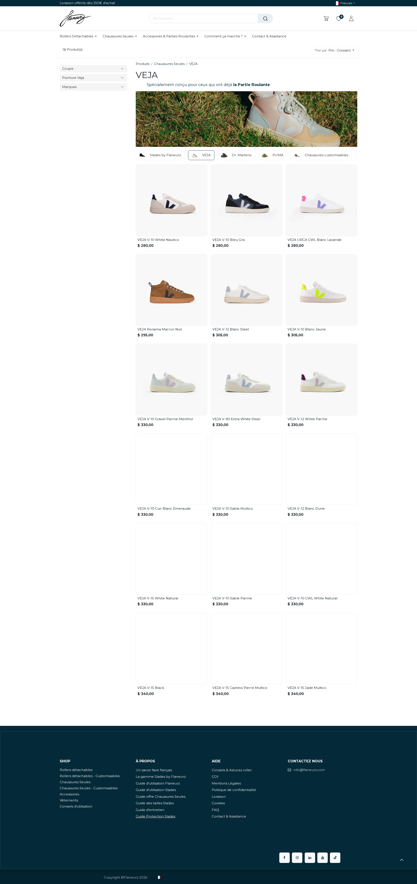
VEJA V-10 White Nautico (158, 240)
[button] (335, 50)
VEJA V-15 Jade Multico (307, 688)
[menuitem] (80, 36)
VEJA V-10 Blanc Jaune (307, 329)
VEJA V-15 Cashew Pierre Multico (239, 688)
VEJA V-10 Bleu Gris (228, 240)
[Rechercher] (265, 18)
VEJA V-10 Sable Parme (232, 598)
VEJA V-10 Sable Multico (232, 508)
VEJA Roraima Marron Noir (159, 329)
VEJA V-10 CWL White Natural (312, 598)
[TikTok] (335, 857)
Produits (142, 64)
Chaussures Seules (169, 64)
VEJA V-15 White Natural (157, 598)
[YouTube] (322, 857)
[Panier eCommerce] (326, 18)
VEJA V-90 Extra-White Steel (236, 419)
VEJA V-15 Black (150, 688)
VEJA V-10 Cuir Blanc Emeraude (164, 508)
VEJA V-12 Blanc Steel (230, 329)
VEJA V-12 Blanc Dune (306, 508)
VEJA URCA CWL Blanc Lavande (314, 240)
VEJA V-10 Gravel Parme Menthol (165, 419)
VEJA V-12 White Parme (307, 419)
